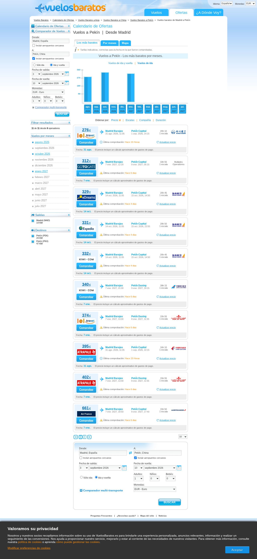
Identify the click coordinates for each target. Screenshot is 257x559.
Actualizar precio (167, 142)
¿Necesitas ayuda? (126, 516)
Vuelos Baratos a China (114, 20)
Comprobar (86, 142)
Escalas (130, 120)
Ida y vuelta (59, 65)
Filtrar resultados (42, 122)
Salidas (40, 214)
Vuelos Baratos (41, 20)
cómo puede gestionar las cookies (78, 542)
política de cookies (30, 542)
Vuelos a (86, 32)
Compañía (145, 120)
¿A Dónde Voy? (208, 13)
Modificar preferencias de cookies (29, 548)
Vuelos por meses (42, 135)
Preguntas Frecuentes (101, 516)
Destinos (40, 230)
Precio (114, 120)
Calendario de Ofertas (63, 20)
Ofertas (181, 13)
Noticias (163, 516)
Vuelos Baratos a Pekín (141, 20)
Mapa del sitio (147, 516)
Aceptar (237, 549)
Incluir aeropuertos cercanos (50, 45)
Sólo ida (40, 65)
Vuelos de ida (145, 63)
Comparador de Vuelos (50, 31)
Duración (161, 120)
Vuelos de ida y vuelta (120, 63)
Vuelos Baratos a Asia (88, 20)
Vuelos (156, 13)
